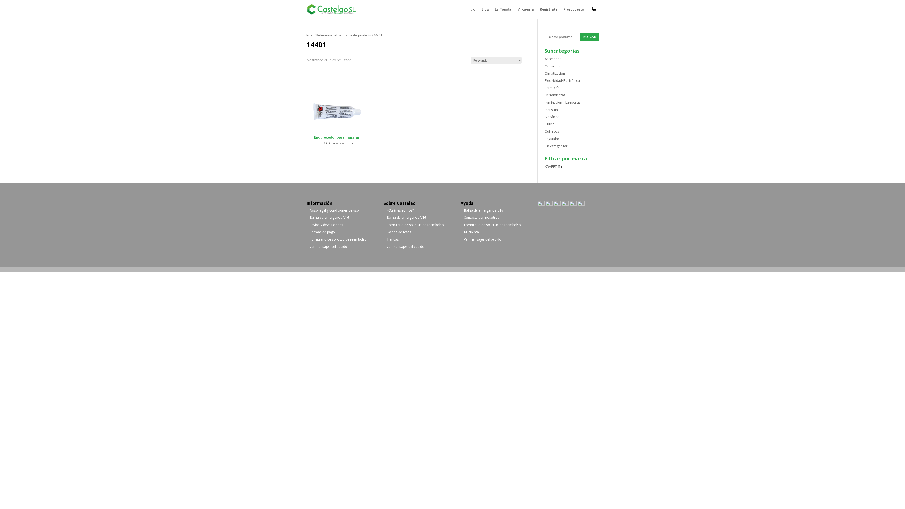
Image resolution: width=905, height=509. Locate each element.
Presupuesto (574, 10)
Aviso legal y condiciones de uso (334, 210)
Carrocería (552, 66)
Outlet (549, 124)
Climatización (555, 73)
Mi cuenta (525, 10)
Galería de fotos (399, 232)
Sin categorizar (556, 146)
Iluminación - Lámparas (562, 102)
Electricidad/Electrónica (562, 80)
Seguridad (552, 138)
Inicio (471, 10)
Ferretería (552, 88)
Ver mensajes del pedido (328, 246)
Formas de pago (322, 232)
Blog (485, 10)
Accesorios (553, 59)
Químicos (552, 131)
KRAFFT (551, 166)
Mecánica (552, 117)
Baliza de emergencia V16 (329, 217)
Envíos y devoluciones (326, 224)
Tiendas (393, 239)
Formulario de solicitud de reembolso (338, 239)
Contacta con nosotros (481, 217)
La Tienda (503, 10)
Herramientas (555, 95)
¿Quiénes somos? (400, 210)
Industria (551, 109)
